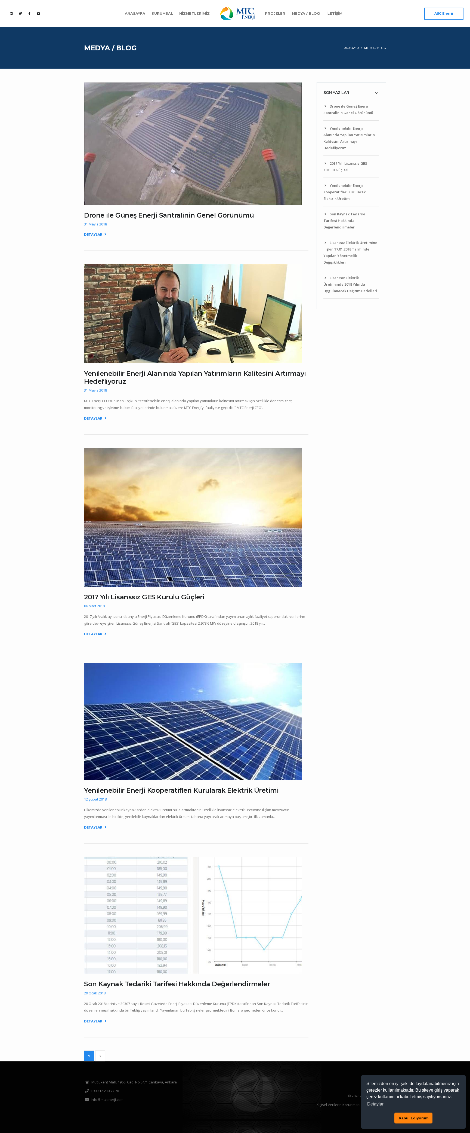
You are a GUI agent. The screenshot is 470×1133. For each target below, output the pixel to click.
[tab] (351, 92)
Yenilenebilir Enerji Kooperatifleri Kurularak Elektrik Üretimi (344, 192)
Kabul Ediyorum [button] (413, 1118)
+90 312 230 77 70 (105, 1090)
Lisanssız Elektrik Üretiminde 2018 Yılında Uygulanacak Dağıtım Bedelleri (350, 284)
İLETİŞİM (334, 13)
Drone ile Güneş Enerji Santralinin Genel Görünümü (169, 215)
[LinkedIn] (11, 13)
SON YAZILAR (336, 92)
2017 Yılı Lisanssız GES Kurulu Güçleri (144, 597)
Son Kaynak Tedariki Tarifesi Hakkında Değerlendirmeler (344, 221)
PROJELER (275, 13)
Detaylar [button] (375, 1104)
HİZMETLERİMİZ (194, 13)
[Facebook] (29, 13)
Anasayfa (351, 48)
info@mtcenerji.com (107, 1099)
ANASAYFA (135, 13)
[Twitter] (20, 13)
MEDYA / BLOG (306, 13)
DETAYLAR (93, 234)
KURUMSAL (162, 13)
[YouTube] (38, 13)
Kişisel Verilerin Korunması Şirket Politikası (351, 1104)
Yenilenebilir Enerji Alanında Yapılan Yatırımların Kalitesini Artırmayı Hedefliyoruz (195, 377)
